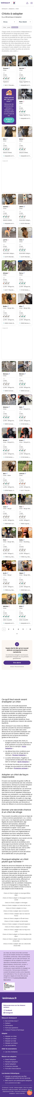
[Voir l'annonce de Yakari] (25, 576)
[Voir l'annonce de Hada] (25, 107)
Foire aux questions (11, 1028)
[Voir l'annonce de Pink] (9, 543)
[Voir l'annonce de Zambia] (9, 209)
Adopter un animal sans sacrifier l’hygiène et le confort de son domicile (17, 1077)
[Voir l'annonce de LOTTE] (9, 243)
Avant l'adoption (10, 1059)
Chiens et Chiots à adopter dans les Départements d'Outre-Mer (17, 940)
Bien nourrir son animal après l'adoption (18, 1081)
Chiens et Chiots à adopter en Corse (16, 908)
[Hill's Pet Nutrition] (13, 3)
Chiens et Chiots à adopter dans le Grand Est (16, 911)
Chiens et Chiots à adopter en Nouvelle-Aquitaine (16, 924)
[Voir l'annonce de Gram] (25, 443)
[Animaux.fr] (5, 3)
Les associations (10, 1045)
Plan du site (5, 1089)
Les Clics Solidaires (11, 1052)
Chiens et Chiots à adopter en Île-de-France (16, 918)
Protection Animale (11, 1066)
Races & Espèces (23, 1089)
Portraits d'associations (13, 1068)
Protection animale (20, 768)
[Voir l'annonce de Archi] (9, 576)
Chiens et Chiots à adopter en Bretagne (16, 902)
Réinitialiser (15, 27)
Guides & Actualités (13, 1089)
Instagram (9, 1013)
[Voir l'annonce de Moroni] (25, 377)
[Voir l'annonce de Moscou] (9, 410)
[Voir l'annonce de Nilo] (9, 142)
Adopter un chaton (11, 1043)
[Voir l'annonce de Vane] (9, 509)
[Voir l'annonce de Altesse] (9, 276)
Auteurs (7, 1023)
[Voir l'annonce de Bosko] (9, 309)
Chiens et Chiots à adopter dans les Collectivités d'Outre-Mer (17, 944)
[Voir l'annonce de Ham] (25, 410)
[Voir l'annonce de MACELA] (9, 609)
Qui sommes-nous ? (11, 1021)
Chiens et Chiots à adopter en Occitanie (16, 927)
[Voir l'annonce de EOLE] (25, 609)
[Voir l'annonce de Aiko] (25, 309)
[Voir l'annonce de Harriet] (25, 71)
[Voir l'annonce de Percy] (25, 276)
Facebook (8, 1010)
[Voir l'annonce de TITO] (25, 243)
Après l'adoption (10, 1064)
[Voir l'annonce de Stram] (9, 443)
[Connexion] (27, 3)
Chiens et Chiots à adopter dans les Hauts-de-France (17, 914)
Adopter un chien (11, 1036)
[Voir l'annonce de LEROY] (25, 209)
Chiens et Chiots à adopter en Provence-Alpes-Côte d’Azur (17, 935)
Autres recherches (20, 1093)
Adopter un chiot (10, 1039)
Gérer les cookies (27, 1087)
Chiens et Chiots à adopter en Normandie (16, 921)
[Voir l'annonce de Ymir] (25, 509)
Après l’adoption (23, 762)
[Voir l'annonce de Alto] (9, 476)
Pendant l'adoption (11, 1062)
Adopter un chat (10, 1041)
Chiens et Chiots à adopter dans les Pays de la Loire (17, 930)
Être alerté (17, 663)
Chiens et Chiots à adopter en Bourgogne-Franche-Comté (17, 899)
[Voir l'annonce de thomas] (9, 71)
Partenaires (9, 1025)
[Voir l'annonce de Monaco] (9, 377)
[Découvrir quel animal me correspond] (9, 107)
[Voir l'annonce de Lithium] (25, 476)
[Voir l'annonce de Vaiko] (25, 543)
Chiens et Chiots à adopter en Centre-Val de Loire (16, 905)
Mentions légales (18, 1087)
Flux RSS (11, 1087)
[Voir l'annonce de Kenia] (25, 142)
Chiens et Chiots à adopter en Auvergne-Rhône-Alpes (17, 894)
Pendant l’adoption (19, 755)
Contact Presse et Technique (14, 1030)
